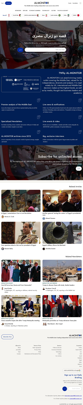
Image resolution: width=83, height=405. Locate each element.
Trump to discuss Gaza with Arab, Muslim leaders (58, 285)
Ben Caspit (59, 324)
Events (69, 3)
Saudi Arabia (79, 350)
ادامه (78, 169)
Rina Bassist (51, 324)
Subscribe (8, 3)
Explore (25, 10)
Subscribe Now (7, 337)
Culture (53, 10)
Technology (45, 10)
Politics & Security (63, 10)
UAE (81, 354)
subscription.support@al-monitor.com (73, 395)
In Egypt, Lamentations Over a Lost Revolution (16, 213)
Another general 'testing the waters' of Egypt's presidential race (61, 214)
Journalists (18, 350)
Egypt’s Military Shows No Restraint (53, 245)
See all (4, 15)
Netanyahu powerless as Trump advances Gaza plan (59, 320)
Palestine (80, 358)
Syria (80, 366)
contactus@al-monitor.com (75, 398)
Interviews (18, 10)
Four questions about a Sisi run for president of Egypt (18, 245)
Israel (80, 356)
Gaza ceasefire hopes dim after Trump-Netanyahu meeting (20, 320)
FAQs (39, 352)
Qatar (80, 362)
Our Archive (58, 356)
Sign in (2, 3)
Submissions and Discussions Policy (32, 354)
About (19, 347)
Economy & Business (34, 10)
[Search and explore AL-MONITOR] (80, 3)
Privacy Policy (37, 350)
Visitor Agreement (37, 347)
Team (19, 352)
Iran (81, 352)
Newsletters (75, 3)
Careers (19, 354)
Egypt (80, 360)
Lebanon (80, 364)
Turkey (80, 347)
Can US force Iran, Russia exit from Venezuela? (16, 285)
